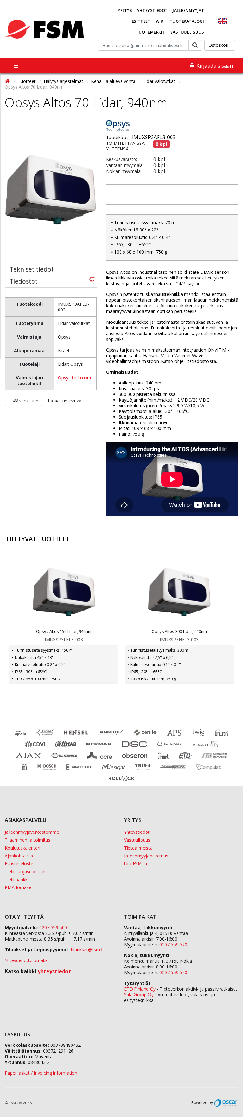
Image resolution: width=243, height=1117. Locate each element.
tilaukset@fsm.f (87, 950)
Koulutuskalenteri (22, 848)
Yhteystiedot (152, 10)
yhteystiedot (54, 971)
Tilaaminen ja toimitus (27, 840)
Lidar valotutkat (160, 81)
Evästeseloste (19, 864)
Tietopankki (16, 879)
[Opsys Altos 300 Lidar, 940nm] (179, 592)
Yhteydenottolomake (26, 960)
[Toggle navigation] (16, 66)
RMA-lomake (18, 887)
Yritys (125, 10)
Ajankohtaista (19, 856)
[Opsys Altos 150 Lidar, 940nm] (63, 592)
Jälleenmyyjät (188, 10)
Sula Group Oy (138, 994)
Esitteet (141, 21)
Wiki (160, 21)
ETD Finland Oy (140, 989)
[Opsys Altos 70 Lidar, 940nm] (51, 202)
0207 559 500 (53, 927)
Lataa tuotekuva (64, 401)
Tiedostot (23, 281)
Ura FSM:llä (135, 864)
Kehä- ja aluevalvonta (114, 81)
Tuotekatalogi (187, 21)
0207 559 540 (173, 972)
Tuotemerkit (150, 32)
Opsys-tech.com (74, 378)
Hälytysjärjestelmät (64, 81)
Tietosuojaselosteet (25, 871)
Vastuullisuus (187, 32)
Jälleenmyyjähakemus (146, 856)
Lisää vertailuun (23, 400)
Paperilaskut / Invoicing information (41, 1073)
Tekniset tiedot (31, 269)
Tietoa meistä (138, 848)
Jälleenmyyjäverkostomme (32, 832)
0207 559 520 (173, 945)
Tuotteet (27, 81)
